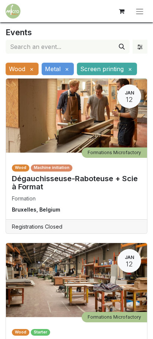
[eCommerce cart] (121, 11)
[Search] (122, 47)
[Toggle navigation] (139, 11)
